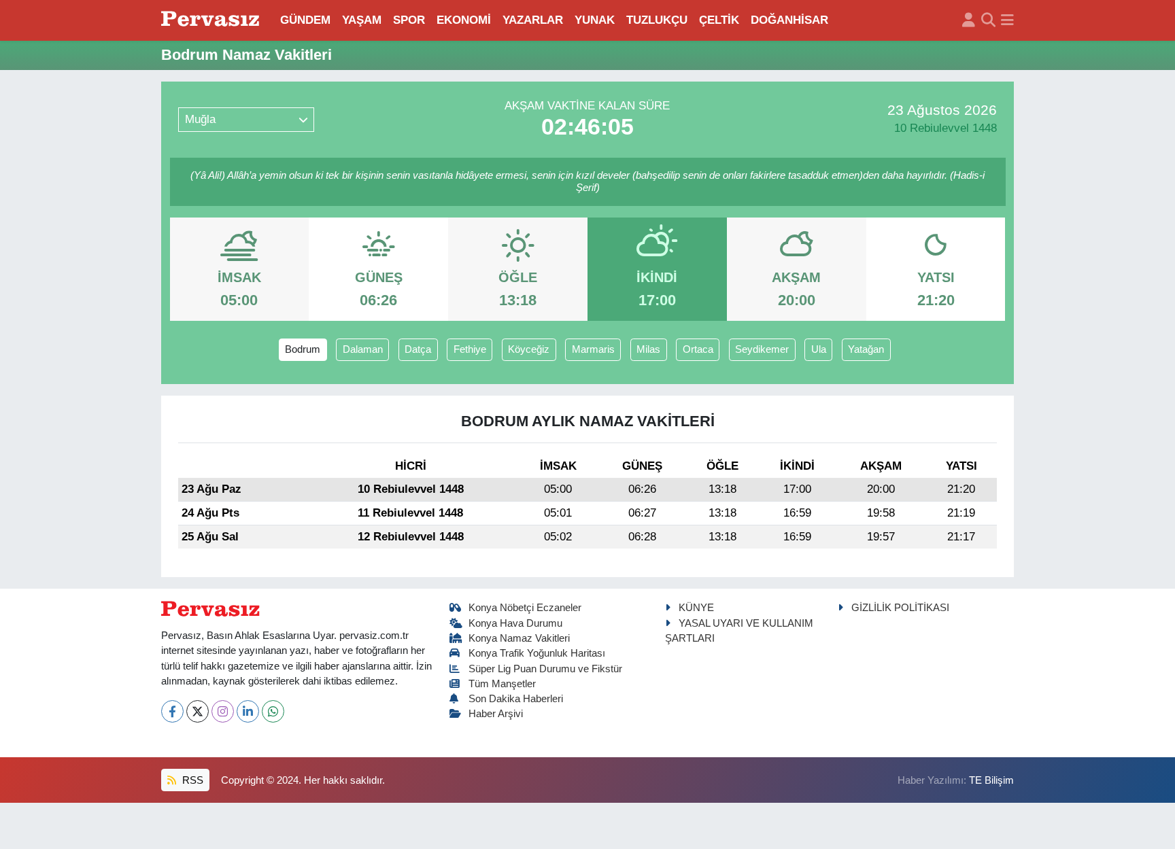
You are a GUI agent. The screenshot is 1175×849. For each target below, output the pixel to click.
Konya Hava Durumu (515, 623)
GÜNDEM (305, 20)
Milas (648, 349)
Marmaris (593, 349)
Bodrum (302, 349)
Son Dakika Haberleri (516, 698)
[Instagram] (222, 711)
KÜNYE (696, 607)
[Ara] (988, 20)
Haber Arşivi (496, 713)
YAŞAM (361, 20)
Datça (418, 349)
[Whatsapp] (273, 711)
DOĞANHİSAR (789, 20)
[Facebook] (172, 711)
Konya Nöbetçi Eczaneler (525, 607)
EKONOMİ (464, 20)
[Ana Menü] (1007, 20)
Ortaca (698, 349)
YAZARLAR (533, 20)
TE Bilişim (991, 780)
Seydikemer (762, 349)
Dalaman (363, 349)
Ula (818, 349)
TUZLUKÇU (656, 20)
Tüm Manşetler (502, 683)
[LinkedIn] (248, 711)
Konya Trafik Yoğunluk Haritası (537, 653)
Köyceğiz (528, 349)
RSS (191, 780)
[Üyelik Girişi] (968, 20)
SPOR (409, 20)
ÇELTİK (719, 20)
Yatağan (866, 349)
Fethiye (470, 349)
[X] (197, 711)
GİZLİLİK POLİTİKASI (900, 607)
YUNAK (595, 20)
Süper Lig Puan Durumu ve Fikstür (545, 668)
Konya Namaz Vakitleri (519, 638)
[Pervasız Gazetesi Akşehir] (212, 20)
